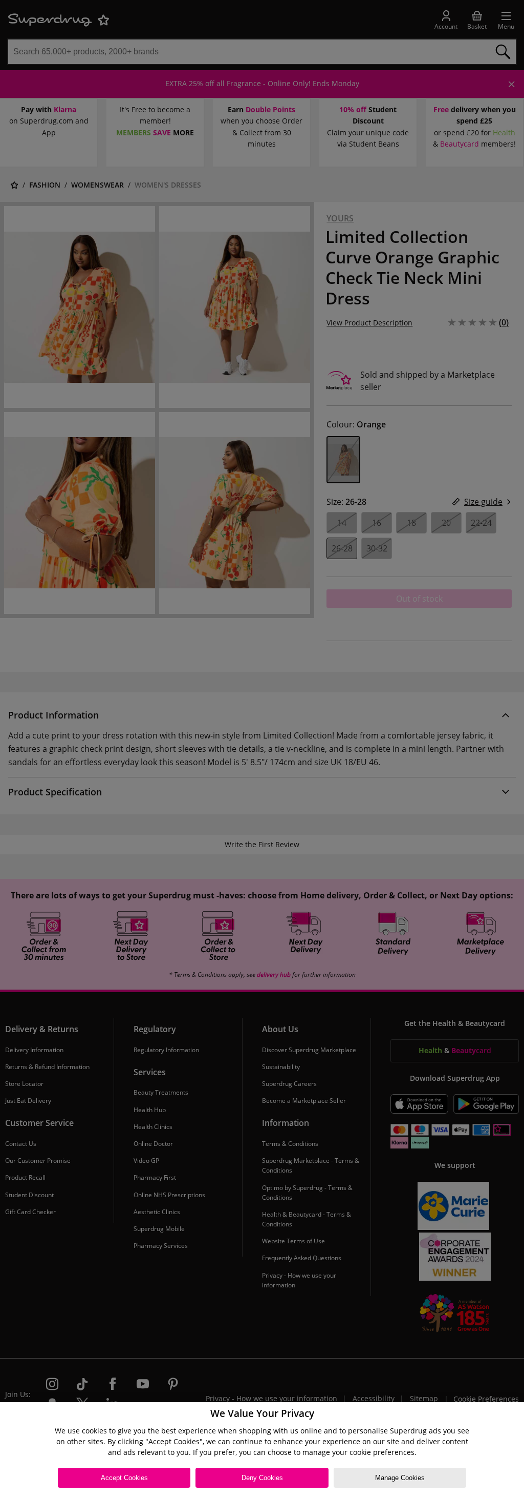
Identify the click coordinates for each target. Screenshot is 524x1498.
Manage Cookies (400, 1478)
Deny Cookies (262, 1478)
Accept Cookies (124, 1478)
